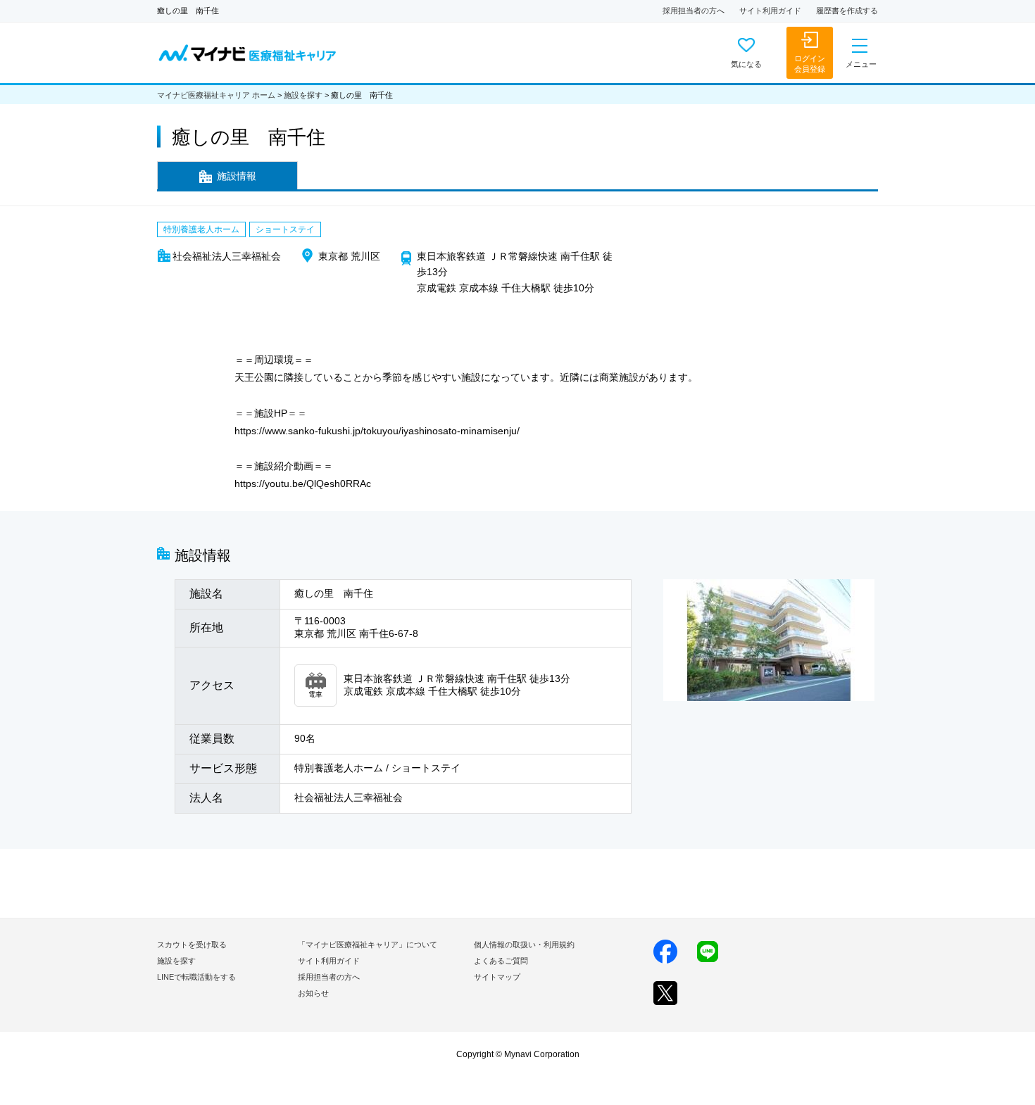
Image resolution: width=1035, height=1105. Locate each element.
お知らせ (313, 993)
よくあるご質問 (501, 960)
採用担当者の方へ (693, 10)
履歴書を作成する (847, 10)
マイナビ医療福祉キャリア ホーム (216, 95)
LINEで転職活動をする (196, 977)
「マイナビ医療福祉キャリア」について (367, 944)
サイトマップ (497, 977)
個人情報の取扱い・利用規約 (524, 944)
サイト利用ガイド (770, 10)
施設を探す (303, 95)
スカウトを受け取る (192, 944)
